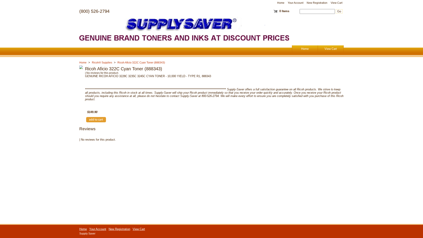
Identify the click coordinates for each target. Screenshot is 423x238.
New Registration (317, 2)
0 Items (284, 11)
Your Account (295, 2)
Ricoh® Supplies (102, 62)
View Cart (336, 2)
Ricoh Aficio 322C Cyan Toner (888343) (141, 62)
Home (280, 2)
